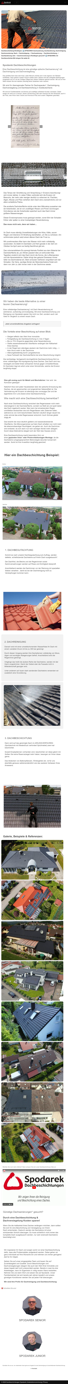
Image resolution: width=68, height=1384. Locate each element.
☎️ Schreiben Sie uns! (8, 1288)
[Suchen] (65, 2)
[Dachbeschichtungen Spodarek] (6, 2)
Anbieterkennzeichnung (34, 1382)
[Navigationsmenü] (17, 2)
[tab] (10, 158)
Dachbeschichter (10, 158)
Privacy (45, 1382)
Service (24, 158)
